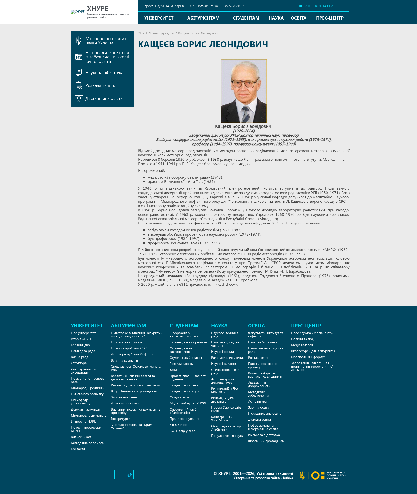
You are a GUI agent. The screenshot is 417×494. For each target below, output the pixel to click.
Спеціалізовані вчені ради (226, 371)
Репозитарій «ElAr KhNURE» (224, 390)
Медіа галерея (302, 344)
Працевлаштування (184, 418)
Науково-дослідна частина (225, 344)
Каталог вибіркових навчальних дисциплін (265, 375)
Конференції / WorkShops (221, 418)
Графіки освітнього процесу (262, 365)
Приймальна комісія (126, 342)
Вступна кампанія (124, 360)
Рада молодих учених (227, 357)
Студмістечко (180, 397)
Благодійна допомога (87, 442)
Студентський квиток (186, 357)
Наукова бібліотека (262, 342)
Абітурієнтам (203, 18)
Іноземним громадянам (266, 440)
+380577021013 (233, 5)
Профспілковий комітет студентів (188, 377)
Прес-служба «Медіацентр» (312, 332)
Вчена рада (79, 357)
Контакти (324, 6)
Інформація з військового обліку (184, 334)
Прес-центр (330, 18)
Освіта (298, 18)
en (307, 5)
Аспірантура (257, 401)
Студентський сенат (185, 385)
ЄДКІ (173, 369)
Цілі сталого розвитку (87, 393)
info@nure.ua (208, 5)
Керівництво (80, 344)
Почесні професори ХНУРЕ (86, 429)
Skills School (178, 424)
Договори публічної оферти (132, 354)
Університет (159, 18)
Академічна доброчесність (259, 384)
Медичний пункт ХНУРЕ (188, 403)
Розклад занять (181, 363)
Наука (276, 18)
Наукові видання (224, 363)
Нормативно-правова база (87, 380)
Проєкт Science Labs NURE (226, 409)
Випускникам (81, 436)
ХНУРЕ (143, 33)
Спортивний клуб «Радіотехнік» (183, 411)
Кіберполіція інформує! (308, 357)
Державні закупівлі (85, 409)
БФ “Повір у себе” (183, 430)
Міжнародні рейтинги (87, 387)
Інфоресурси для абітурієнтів (313, 350)
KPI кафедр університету (80, 401)
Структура (79, 363)
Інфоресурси (120, 418)
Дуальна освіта (259, 419)
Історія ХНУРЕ (81, 338)
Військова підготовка (264, 434)
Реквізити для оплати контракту (135, 385)
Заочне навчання (124, 397)
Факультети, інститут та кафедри (265, 334)
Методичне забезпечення (258, 393)
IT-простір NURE (83, 421)
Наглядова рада (83, 350)
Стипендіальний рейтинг (188, 342)
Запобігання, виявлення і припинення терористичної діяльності (312, 366)
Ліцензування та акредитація (83, 371)
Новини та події (303, 338)
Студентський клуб (184, 391)
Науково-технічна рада (224, 334)
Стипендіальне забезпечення (181, 350)
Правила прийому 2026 (129, 348)
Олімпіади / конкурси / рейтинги (227, 428)
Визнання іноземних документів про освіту (135, 411)
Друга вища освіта (125, 403)
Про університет (83, 332)
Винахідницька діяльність (222, 400)
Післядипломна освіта (264, 413)
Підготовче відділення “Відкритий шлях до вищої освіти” (136, 334)
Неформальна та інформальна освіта (263, 427)
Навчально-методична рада (265, 350)
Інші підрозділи (163, 33)
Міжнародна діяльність (88, 415)
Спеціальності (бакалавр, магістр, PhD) (136, 368)
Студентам (246, 18)
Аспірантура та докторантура (222, 381)
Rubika (288, 477)
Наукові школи (222, 351)
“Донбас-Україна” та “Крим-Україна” (132, 426)
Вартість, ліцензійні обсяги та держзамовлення (133, 377)
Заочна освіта (258, 407)
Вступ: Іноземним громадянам (134, 391)
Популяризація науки (227, 435)
